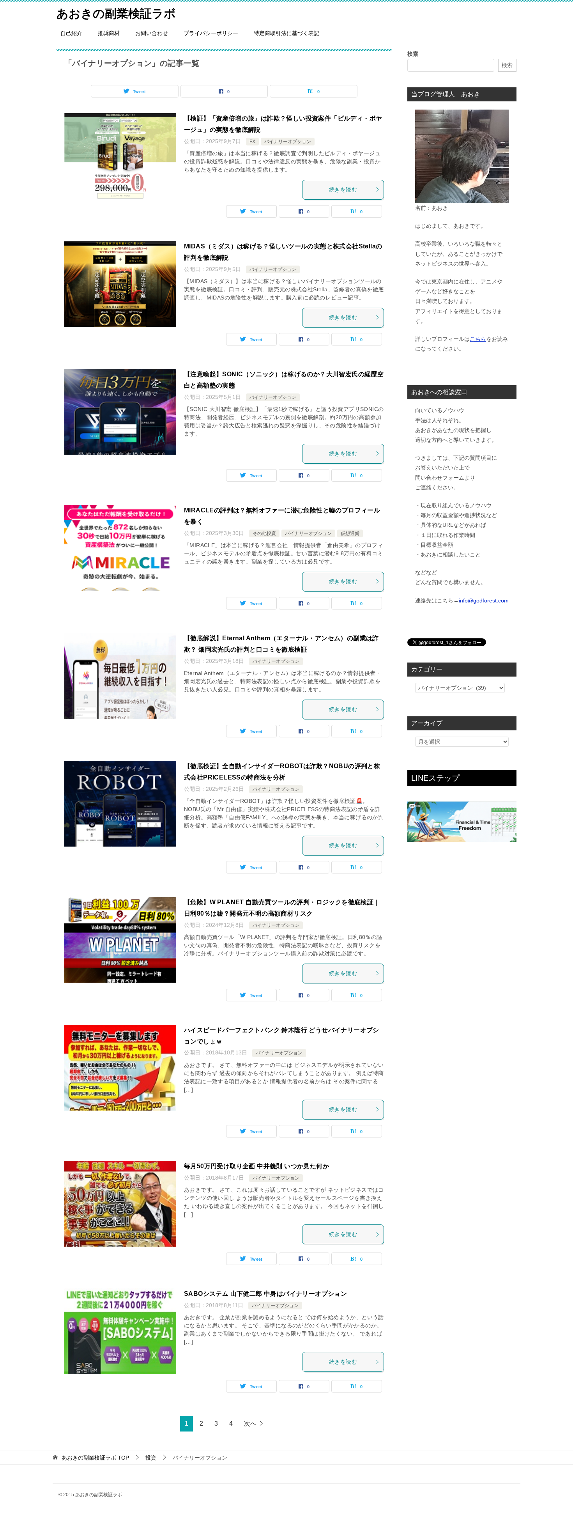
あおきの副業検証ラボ (116, 13)
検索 (412, 54)
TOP (95, 1458)
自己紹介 (71, 33)
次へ (250, 1423)
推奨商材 (109, 33)
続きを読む (343, 189)
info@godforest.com (484, 600)
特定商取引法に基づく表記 (286, 33)
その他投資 (264, 533)
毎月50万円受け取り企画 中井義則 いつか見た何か (256, 1166)
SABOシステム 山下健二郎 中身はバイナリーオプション (265, 1293)
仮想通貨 (350, 533)
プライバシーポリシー (211, 33)
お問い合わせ (151, 33)
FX (252, 141)
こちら (478, 339)
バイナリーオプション (287, 141)
